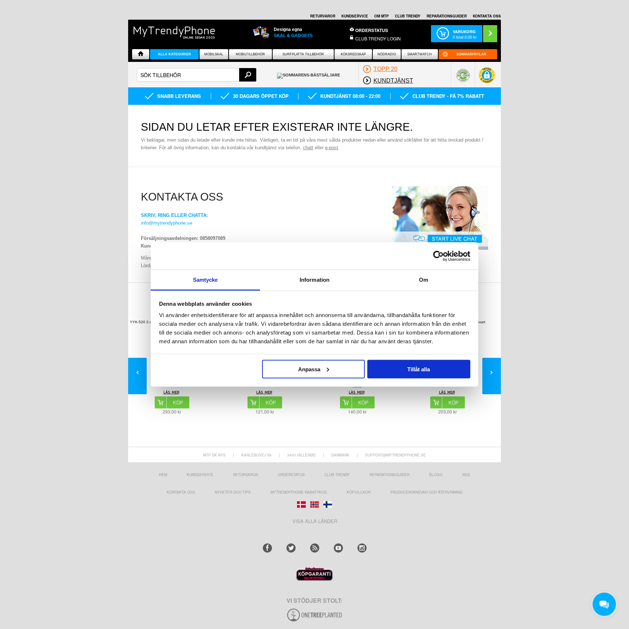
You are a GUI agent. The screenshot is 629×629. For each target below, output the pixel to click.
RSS (466, 474)
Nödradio (386, 54)
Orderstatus (291, 474)
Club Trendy (407, 16)
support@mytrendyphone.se (395, 455)
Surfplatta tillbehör (303, 54)
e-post (331, 147)
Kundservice (200, 474)
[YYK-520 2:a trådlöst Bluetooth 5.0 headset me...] (172, 392)
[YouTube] (338, 548)
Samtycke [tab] (205, 280)
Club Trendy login (378, 38)
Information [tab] (314, 280)
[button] (487, 78)
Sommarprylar (471, 54)
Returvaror (245, 474)
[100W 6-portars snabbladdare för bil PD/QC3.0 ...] (264, 392)
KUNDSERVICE (354, 16)
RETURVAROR (322, 16)
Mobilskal (213, 54)
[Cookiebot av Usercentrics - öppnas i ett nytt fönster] (438, 255)
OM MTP (381, 16)
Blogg (436, 474)
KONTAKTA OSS (487, 16)
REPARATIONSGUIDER (447, 16)
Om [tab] (423, 280)
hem (163, 474)
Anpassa (309, 369)
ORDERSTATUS (371, 30)
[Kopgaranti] (314, 578)
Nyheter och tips (233, 492)
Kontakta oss (181, 492)
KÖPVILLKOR (359, 492)
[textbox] (196, 75)
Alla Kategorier (174, 54)
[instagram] (362, 548)
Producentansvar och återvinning (426, 492)
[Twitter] (291, 548)
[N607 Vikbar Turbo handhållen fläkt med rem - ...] (357, 392)
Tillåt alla (418, 369)
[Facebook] (267, 548)
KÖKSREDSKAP (353, 54)
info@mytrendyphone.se (166, 223)
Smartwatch (419, 54)
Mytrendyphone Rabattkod (298, 492)
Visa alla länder (314, 521)
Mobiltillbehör (250, 54)
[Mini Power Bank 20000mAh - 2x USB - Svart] (447, 392)
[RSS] (314, 548)
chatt (308, 147)
